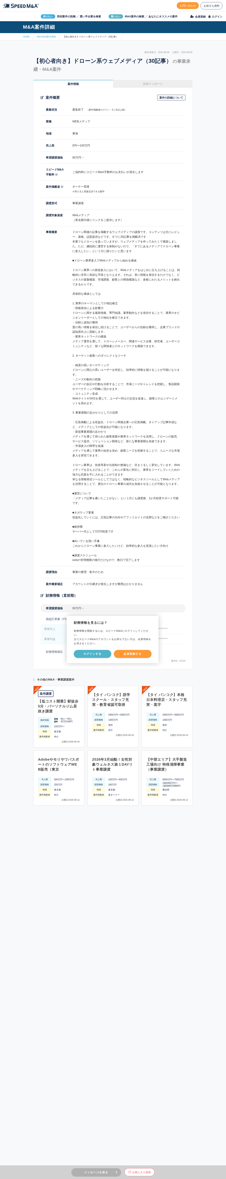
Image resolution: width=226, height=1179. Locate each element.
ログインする (93, 653)
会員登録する (133, 653)
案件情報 (73, 83)
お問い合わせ (188, 5)
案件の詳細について (171, 97)
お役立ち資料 (211, 5)
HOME (26, 36)
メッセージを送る (96, 1172)
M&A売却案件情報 (46, 36)
